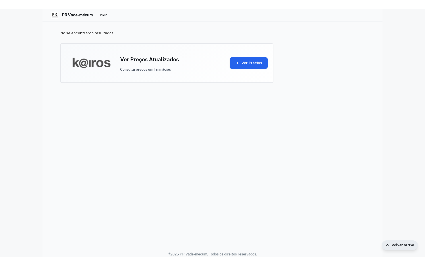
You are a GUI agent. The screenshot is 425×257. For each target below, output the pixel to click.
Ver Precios (251, 63)
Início (103, 15)
